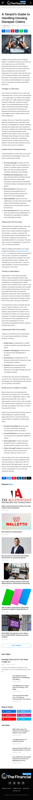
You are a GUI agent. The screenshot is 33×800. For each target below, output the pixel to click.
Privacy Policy (6, 788)
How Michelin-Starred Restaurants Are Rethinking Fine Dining (21, 677)
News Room (6, 25)
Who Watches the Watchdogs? (12, 532)
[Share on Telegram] (26, 31)
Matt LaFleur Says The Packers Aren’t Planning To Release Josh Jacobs (21, 731)
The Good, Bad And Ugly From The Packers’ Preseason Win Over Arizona (22, 697)
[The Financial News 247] (16, 2)
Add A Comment (16, 645)
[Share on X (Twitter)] (8, 31)
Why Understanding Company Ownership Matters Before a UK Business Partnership (16, 582)
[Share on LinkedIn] (17, 31)
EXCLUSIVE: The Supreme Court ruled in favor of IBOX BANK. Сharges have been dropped (15, 635)
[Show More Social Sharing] (29, 31)
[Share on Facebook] (4, 31)
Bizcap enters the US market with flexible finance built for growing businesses (15, 557)
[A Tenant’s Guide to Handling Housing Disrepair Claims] (16, 44)
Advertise (26, 788)
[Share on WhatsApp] (21, 31)
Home (3, 7)
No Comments (26, 25)
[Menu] (3, 3)
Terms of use (17, 788)
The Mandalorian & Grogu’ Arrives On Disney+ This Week (21, 687)
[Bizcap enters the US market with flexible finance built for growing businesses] (16, 545)
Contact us (16, 790)
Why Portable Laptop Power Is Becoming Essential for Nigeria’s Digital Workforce (15, 608)
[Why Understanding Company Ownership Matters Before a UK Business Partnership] (16, 571)
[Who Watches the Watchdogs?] (16, 521)
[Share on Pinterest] (12, 31)
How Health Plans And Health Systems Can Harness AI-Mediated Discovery (22, 758)
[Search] (30, 3)
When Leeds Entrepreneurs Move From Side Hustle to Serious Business (16, 507)
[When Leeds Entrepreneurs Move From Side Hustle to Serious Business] (16, 495)
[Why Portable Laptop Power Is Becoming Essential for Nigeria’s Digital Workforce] (16, 597)
